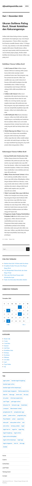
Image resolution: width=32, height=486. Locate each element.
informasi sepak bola (16, 398)
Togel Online (7, 364)
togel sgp (20, 440)
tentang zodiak (15, 426)
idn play (26, 394)
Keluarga (6, 352)
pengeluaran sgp (19, 412)
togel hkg (21, 429)
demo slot (19, 394)
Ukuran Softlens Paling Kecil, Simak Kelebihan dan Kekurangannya (15, 26)
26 (8, 321)
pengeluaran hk (7, 412)
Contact (4, 476)
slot (23, 422)
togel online (17, 433)
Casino (6, 341)
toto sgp (22, 443)
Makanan (6, 357)
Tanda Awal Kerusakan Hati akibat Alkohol (15, 280)
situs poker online (15, 422)
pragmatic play (21, 415)
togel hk (14, 429)
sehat (13, 419)
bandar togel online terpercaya (12, 387)
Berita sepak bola (23, 391)
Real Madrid (6, 419)
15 (20, 314)
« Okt (7, 324)
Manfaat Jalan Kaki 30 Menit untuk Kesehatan (16, 263)
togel (5, 362)
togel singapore (7, 443)
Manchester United (15, 408)
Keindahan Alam (8, 350)
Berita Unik (11, 239)
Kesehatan (7, 355)
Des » (24, 324)
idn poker (6, 398)
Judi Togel (6, 401)
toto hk (16, 443)
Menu (27, 6)
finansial (6, 346)
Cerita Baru (7, 343)
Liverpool (6, 408)
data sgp (11, 394)
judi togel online (15, 401)
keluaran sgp (15, 405)
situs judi (5, 422)
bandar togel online (8, 384)
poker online (12, 415)
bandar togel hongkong (18, 381)
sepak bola (20, 419)
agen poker (6, 381)
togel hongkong (7, 433)
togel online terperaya (9, 440)
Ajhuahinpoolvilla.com (12, 6)
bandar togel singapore (10, 391)
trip (5, 366)
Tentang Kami (6, 472)
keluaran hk (6, 405)
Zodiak (5, 447)
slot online (6, 359)
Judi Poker (7, 348)
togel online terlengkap (9, 436)
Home (4, 455)
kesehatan (24, 405)
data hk (5, 394)
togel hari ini (6, 429)
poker (4, 415)
